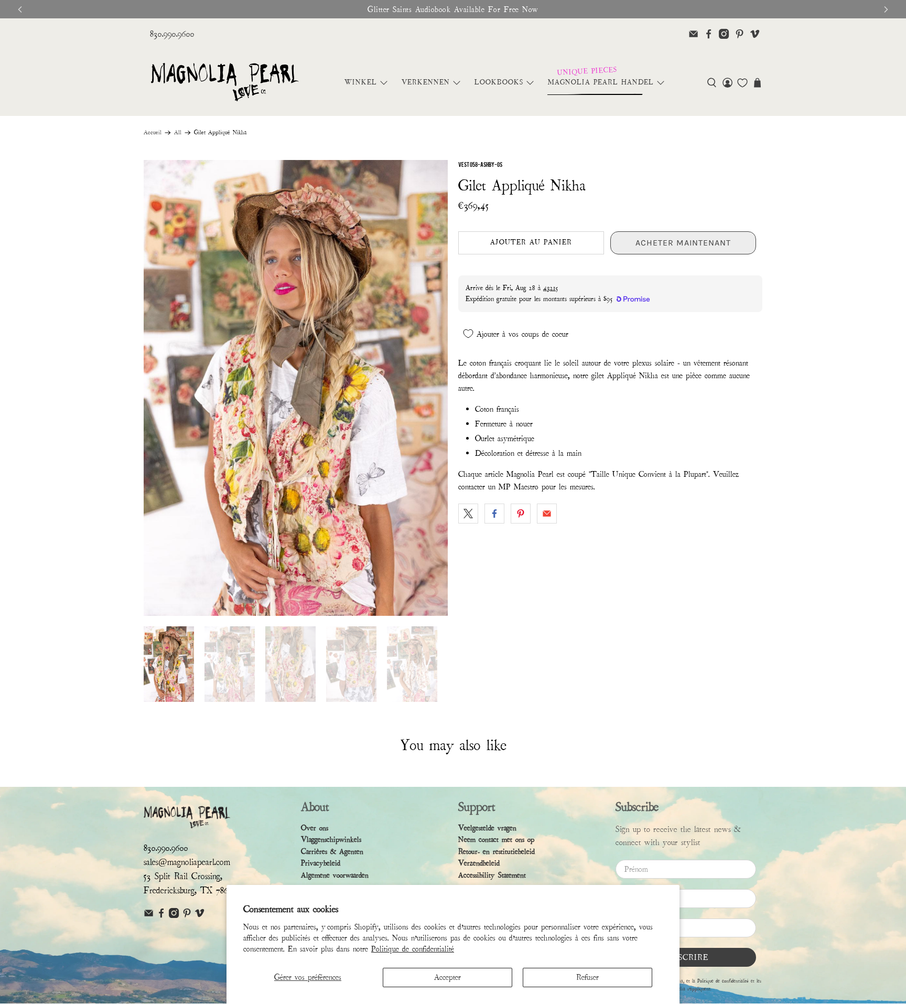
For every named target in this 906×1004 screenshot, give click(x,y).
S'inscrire (686, 957)
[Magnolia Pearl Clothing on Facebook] (709, 34)
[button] (711, 82)
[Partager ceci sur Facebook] (494, 514)
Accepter (447, 977)
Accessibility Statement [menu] (492, 875)
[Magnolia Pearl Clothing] (224, 83)
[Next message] (886, 9)
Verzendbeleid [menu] (479, 863)
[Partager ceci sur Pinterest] (521, 514)
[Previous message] (19, 9)
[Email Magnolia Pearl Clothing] (693, 34)
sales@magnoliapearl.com (187, 862)
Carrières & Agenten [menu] (332, 852)
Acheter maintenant (683, 243)
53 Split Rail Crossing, (183, 876)
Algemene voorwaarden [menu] (335, 875)
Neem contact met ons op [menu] (496, 840)
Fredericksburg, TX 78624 (190, 890)
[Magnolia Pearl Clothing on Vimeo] (755, 34)
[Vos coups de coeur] (742, 83)
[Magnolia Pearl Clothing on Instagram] (724, 34)
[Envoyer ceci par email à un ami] (547, 514)
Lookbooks (498, 82)
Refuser (587, 977)
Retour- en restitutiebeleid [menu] (496, 852)
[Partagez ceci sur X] (468, 514)
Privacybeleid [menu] (320, 863)
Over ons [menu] (314, 828)
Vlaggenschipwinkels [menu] (331, 840)
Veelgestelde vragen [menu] (487, 828)
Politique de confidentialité (412, 949)
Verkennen (426, 82)
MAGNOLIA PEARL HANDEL (601, 82)
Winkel (360, 82)
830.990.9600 (172, 34)
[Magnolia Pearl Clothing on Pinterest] (740, 34)
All (177, 133)
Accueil (152, 133)
